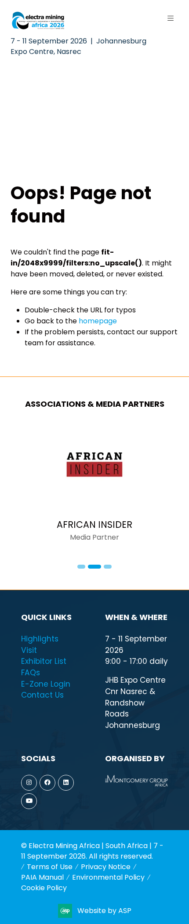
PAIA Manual (42, 877)
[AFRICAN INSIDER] (94, 487)
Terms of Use (50, 867)
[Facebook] (47, 783)
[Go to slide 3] (108, 567)
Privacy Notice (106, 867)
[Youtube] (29, 801)
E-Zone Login (45, 684)
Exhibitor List (43, 661)
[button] (170, 18)
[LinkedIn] (66, 783)
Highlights (39, 639)
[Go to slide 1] (81, 567)
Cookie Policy (44, 888)
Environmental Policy (108, 877)
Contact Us (42, 695)
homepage (98, 321)
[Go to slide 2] (94, 567)
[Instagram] (29, 783)
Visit (29, 650)
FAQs (30, 672)
